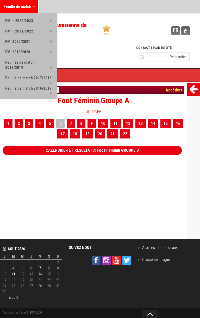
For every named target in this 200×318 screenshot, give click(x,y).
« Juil (13, 298)
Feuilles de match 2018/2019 (20, 65)
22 (125, 133)
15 (166, 123)
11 (116, 123)
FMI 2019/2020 (17, 52)
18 (75, 133)
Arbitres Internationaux (159, 247)
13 (141, 123)
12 (128, 123)
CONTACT (143, 48)
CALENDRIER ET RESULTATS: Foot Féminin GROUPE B (92, 150)
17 (62, 133)
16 (178, 123)
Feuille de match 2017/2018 (28, 78)
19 (87, 133)
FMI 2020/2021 (17, 41)
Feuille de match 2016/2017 (28, 88)
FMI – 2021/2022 (19, 31)
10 (103, 123)
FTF (32, 313)
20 (100, 133)
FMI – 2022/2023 (19, 20)
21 (112, 133)
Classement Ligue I (157, 259)
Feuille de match (17, 6)
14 (153, 123)
